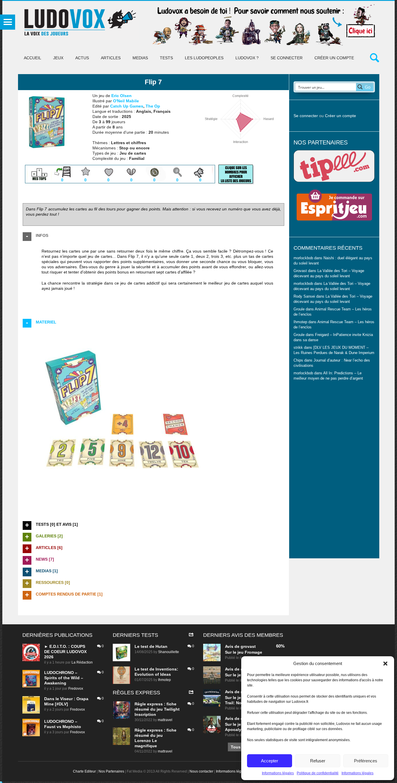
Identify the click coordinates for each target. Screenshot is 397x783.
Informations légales (278, 773)
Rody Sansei (304, 296)
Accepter (269, 760)
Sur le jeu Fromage (243, 652)
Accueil (32, 58)
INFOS (42, 235)
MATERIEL (46, 322)
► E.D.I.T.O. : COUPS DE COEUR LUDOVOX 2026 (65, 651)
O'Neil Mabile (126, 101)
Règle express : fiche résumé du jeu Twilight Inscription (157, 709)
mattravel (165, 720)
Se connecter (287, 58)
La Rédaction (82, 662)
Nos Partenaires (111, 771)
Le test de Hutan (151, 646)
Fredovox (75, 689)
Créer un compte (334, 58)
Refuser (317, 760)
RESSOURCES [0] (53, 582)
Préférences (365, 760)
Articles (111, 58)
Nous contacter (201, 771)
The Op (153, 106)
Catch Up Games (126, 106)
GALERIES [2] (49, 536)
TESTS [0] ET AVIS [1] (57, 524)
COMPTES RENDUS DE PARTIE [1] (69, 594)
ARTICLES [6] (49, 547)
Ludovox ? (247, 58)
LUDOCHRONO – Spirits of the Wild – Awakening (63, 677)
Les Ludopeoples (204, 58)
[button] (385, 663)
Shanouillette (168, 652)
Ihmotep (300, 322)
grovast (248, 646)
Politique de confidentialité (318, 773)
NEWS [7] (45, 559)
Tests (166, 58)
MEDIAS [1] (47, 571)
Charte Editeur (84, 771)
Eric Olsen (121, 95)
